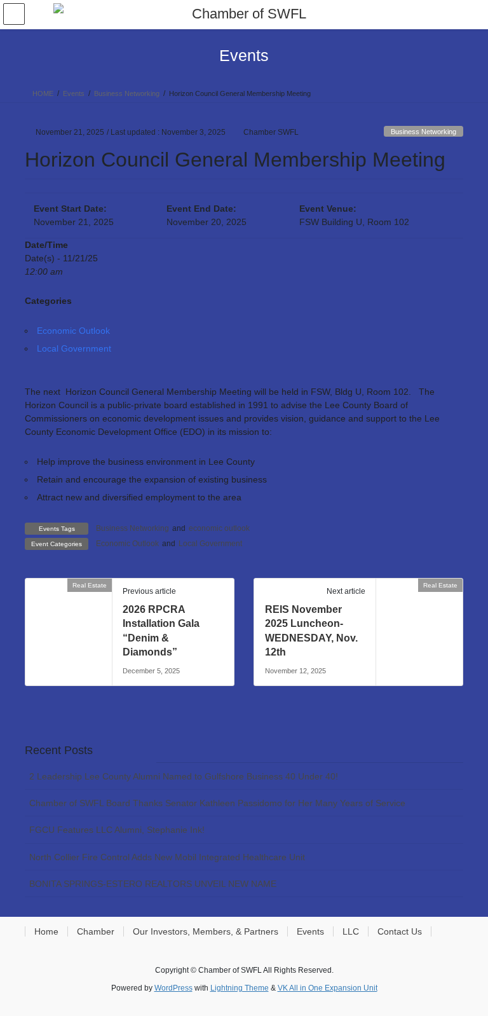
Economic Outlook (73, 331)
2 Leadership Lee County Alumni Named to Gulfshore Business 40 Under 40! (183, 776)
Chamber (95, 931)
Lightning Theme (239, 988)
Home (46, 931)
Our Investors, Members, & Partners (205, 931)
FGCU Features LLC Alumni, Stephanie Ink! (117, 830)
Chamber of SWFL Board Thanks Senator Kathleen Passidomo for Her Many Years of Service (217, 803)
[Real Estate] (30, 585)
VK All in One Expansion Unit (327, 988)
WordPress (173, 988)
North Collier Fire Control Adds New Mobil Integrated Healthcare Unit (167, 857)
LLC (350, 931)
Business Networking (423, 131)
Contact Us (399, 931)
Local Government (74, 348)
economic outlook (219, 528)
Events (310, 931)
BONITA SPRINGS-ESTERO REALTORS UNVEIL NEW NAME (152, 884)
